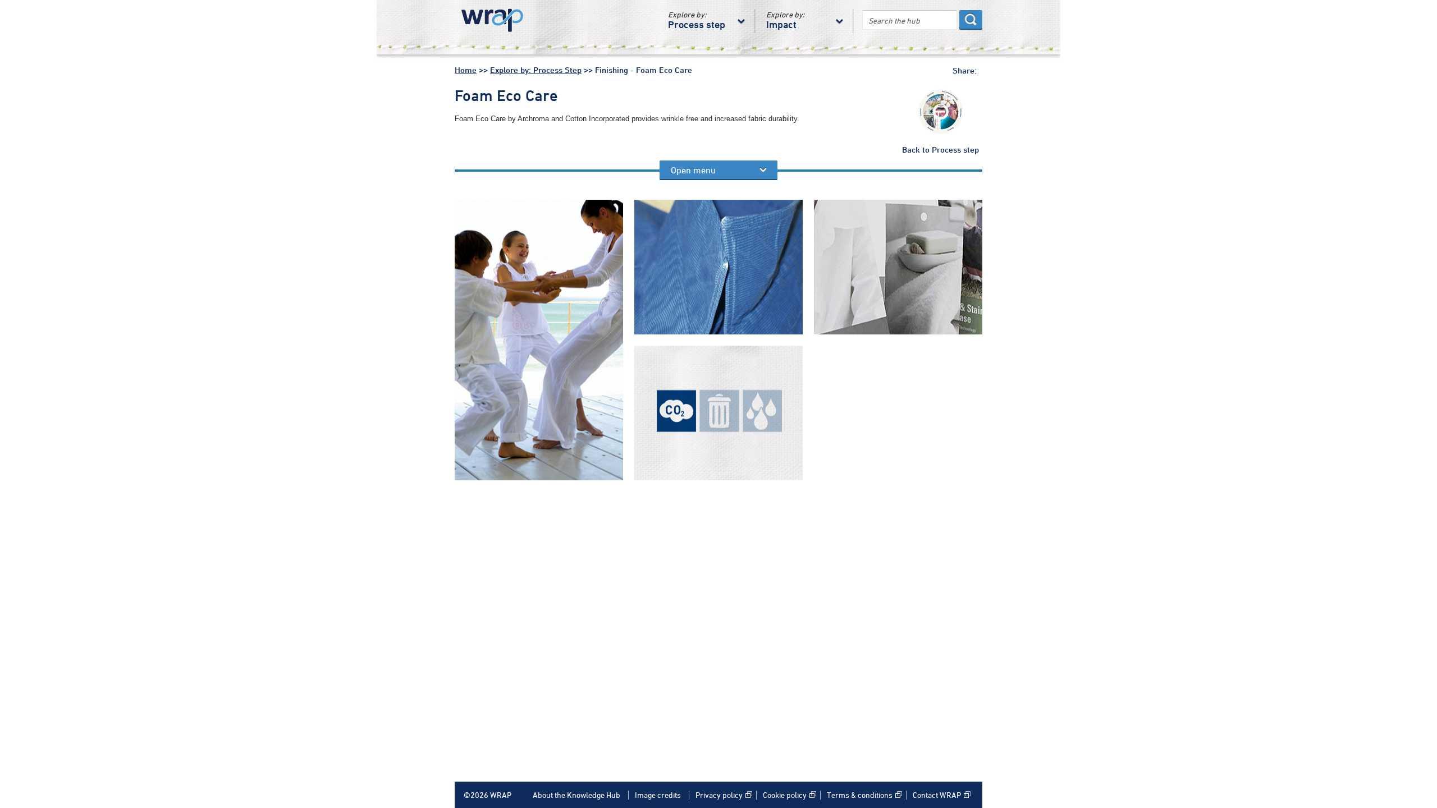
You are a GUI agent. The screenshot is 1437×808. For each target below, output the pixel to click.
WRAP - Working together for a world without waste (497, 21)
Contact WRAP (937, 795)
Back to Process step (940, 150)
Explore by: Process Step (536, 71)
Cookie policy (785, 795)
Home (466, 71)
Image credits (658, 795)
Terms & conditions (860, 795)
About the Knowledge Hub (576, 795)
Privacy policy (719, 795)
